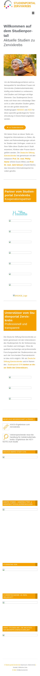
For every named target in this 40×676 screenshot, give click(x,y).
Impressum (24, 665)
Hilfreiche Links (22, 667)
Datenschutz (31, 665)
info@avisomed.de (22, 670)
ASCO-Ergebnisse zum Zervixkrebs (20, 425)
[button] (33, 13)
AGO (30, 110)
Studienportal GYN (14, 365)
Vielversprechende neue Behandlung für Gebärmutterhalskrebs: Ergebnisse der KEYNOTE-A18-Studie (19, 438)
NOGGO (20, 110)
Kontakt (15, 667)
